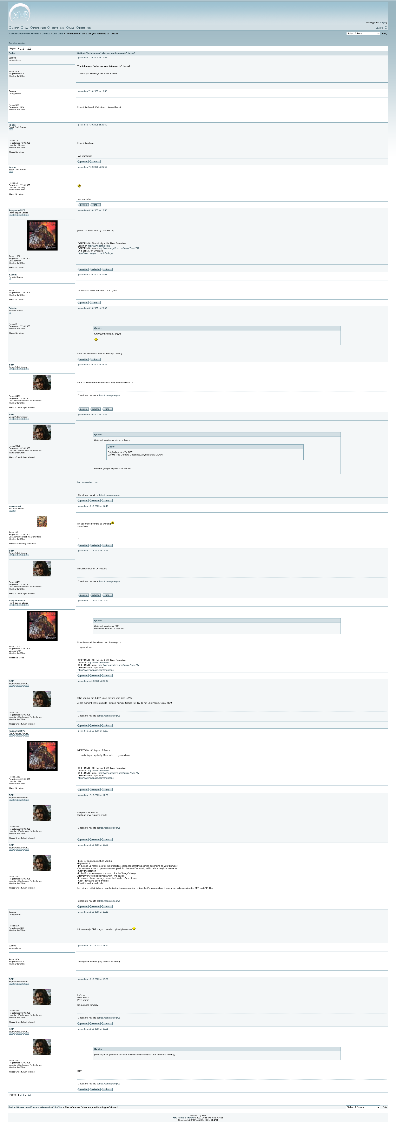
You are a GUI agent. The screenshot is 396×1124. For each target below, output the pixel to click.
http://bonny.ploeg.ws (109, 395)
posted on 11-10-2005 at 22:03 (93, 681)
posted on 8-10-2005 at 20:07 (92, 308)
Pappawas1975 (17, 210)
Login (383, 22)
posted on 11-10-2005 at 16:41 (93, 550)
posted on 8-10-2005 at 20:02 (92, 274)
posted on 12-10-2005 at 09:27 (93, 731)
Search (15, 28)
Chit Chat (58, 33)
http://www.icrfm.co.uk (99, 246)
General (46, 33)
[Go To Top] (385, 1107)
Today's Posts (57, 28)
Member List (39, 28)
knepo (12, 125)
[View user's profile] (83, 162)
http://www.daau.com (87, 482)
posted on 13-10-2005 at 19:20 (93, 979)
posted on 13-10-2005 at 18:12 (93, 912)
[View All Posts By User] (95, 162)
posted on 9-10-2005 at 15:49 (92, 414)
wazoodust (15, 506)
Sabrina (13, 274)
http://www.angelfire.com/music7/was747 (119, 248)
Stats (71, 28)
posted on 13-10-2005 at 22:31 (93, 1029)
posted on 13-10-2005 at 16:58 (93, 845)
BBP (11, 364)
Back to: (380, 28)
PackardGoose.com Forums (24, 33)
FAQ (25, 28)
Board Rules (85, 28)
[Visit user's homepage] (95, 270)
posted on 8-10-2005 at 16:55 (92, 210)
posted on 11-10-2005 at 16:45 (93, 600)
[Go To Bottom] (384, 34)
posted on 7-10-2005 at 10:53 (92, 57)
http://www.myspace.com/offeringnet (96, 253)
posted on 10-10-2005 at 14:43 (93, 506)
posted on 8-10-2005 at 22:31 (92, 364)
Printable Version (17, 43)
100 (29, 48)
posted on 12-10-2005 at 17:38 (93, 795)
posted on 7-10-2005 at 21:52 (92, 167)
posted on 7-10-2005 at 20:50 (92, 125)
